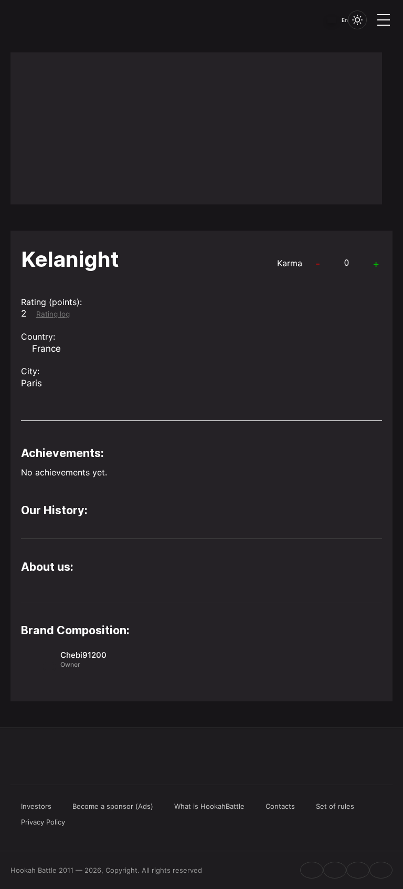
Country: (38, 336)
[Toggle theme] (357, 19)
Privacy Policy (43, 822)
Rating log (53, 314)
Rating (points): (51, 302)
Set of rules (335, 806)
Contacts (280, 806)
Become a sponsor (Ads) (112, 806)
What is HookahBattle (209, 806)
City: (30, 371)
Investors (36, 806)
